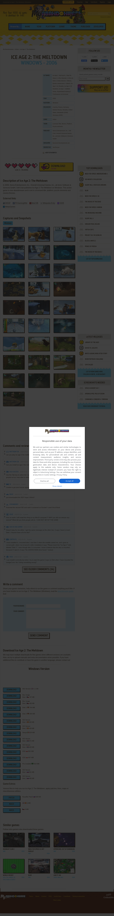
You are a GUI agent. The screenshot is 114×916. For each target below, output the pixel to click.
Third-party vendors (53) (53, 460)
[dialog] (57, 458)
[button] (57, 486)
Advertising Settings (48, 472)
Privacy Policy (62, 475)
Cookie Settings (50, 475)
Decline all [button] (44, 481)
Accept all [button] (69, 481)
